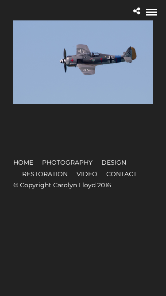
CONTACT (121, 174)
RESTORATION (45, 174)
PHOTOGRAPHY (67, 162)
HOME (23, 162)
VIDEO (87, 174)
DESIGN (113, 162)
